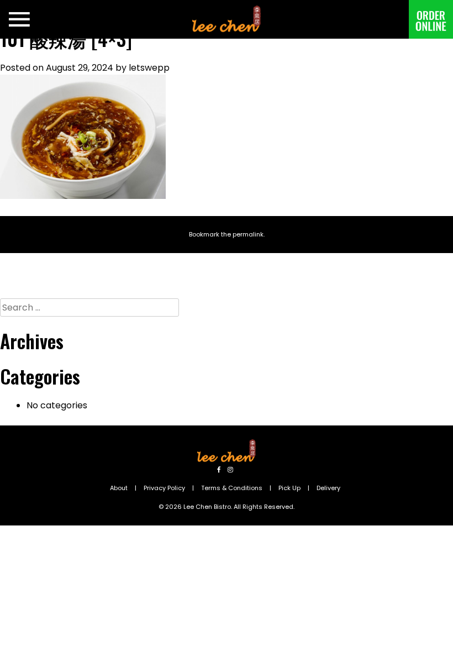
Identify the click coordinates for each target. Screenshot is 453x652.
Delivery (328, 487)
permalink (248, 234)
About (119, 487)
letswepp (149, 67)
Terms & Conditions (231, 487)
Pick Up (289, 487)
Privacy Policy (164, 487)
